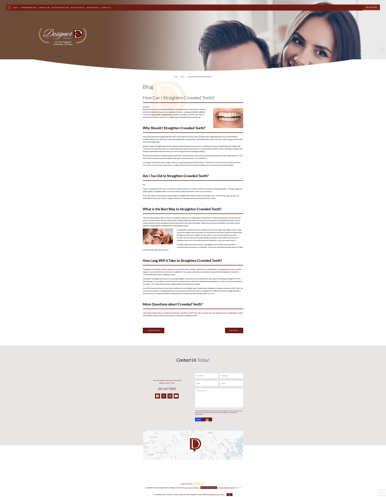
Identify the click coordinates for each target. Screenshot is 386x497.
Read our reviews (187, 484)
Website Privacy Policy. (216, 494)
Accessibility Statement (209, 488)
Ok (229, 494)
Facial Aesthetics (78, 7)
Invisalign (146, 107)
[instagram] (169, 396)
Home (176, 76)
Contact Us (106, 7)
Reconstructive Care (60, 7)
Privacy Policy (187, 488)
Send (198, 419)
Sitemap (196, 488)
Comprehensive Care (28, 7)
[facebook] (157, 396)
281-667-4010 (371, 7)
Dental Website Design (226, 488)
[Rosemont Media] (239, 488)
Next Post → (234, 330)
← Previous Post (153, 330)
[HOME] (9, 8)
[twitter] (163, 396)
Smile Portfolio (93, 7)
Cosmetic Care (44, 7)
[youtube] (176, 396)
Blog (182, 76)
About (15, 7)
